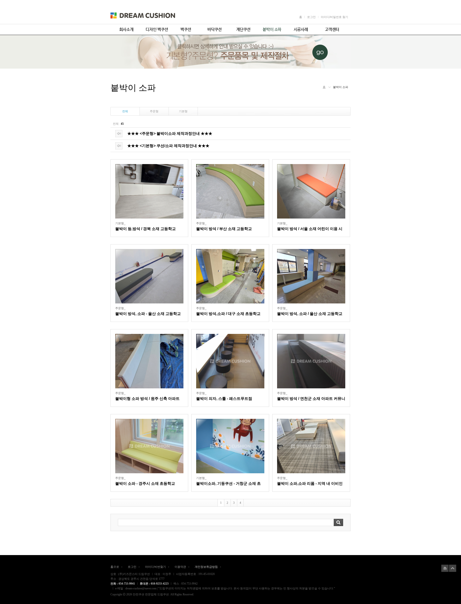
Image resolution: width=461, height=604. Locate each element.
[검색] (338, 522)
